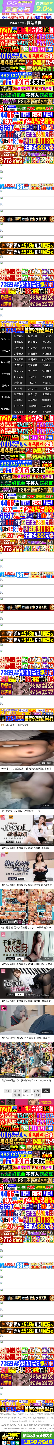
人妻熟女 (18, 353)
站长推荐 (5, 362)
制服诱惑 (47, 400)
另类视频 (47, 353)
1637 (27, 1091)
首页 (8, 1091)
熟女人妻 (32, 394)
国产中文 (18, 406)
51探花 (47, 382)
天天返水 (47, 377)
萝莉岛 (46, 388)
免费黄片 (47, 394)
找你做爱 (47, 359)
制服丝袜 (32, 353)
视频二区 (5, 351)
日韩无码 (47, 411)
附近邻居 (18, 359)
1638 (36, 1091)
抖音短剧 (18, 382)
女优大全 (32, 388)
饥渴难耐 (32, 359)
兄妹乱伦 (32, 406)
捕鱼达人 (18, 371)
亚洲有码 (18, 342)
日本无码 (47, 336)
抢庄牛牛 (32, 371)
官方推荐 (5, 374)
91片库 (18, 388)
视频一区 (5, 339)
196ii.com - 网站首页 (25, 23)
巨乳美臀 (47, 348)
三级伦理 (18, 348)
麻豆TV (33, 382)
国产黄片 (18, 394)
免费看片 (5, 409)
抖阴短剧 (32, 411)
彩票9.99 (18, 377)
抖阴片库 (5, 397)
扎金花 (32, 377)
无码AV (6, 385)
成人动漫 (47, 342)
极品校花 (18, 411)
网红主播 (32, 336)
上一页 (17, 1091)
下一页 (17, 1095)
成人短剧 (47, 406)
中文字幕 (32, 348)
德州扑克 (47, 371)
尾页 (38, 1095)
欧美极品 (32, 342)
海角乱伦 (32, 400)
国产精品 (18, 336)
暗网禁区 (18, 400)
